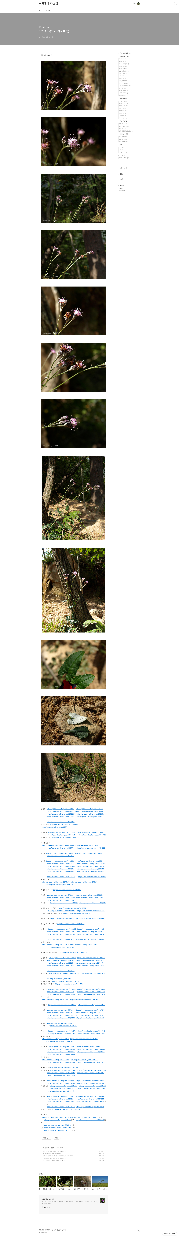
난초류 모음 (123, 93)
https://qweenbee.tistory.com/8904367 (60, 817)
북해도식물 (123, 110)
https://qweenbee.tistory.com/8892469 (90, 932)
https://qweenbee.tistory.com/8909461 (90, 1018)
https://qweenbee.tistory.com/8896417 (89, 963)
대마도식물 (123, 113)
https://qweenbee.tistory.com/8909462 (60, 971)
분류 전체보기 (124, 53)
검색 (134, 3)
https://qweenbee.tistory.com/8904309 (61, 898)
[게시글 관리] (50, 1138)
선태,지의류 (123, 81)
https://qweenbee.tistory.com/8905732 (84, 1000)
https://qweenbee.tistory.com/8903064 (61, 966)
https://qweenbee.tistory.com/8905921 (92, 903)
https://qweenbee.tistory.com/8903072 (89, 1015)
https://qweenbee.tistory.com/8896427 (89, 1013)
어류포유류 (123, 152)
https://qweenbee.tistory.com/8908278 (65, 837)
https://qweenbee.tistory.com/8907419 (63, 1026)
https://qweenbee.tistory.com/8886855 (73, 952)
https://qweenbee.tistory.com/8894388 (91, 864)
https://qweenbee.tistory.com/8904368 (63, 1086)
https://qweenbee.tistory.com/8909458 (61, 877)
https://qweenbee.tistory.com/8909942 (60, 947)
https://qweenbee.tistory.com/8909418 (60, 1091)
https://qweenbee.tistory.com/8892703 (61, 934)
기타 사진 (122, 155)
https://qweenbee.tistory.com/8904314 (62, 973)
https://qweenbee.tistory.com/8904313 (92, 1086)
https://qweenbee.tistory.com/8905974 (60, 900)
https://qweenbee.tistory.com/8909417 (91, 1083)
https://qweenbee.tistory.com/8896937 (84, 1060)
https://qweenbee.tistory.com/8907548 (61, 1107)
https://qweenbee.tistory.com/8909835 (91, 1062)
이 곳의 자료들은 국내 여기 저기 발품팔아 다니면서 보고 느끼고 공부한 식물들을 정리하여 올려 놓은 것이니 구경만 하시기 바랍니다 (70, 1202)
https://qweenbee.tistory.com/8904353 (91, 848)
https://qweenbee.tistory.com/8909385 (90, 939)
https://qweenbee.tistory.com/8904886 (64, 824)
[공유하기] (48, 1138)
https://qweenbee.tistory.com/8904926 (84, 882)
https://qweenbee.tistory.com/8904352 (91, 871)
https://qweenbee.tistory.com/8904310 (89, 895)
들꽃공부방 (122, 121)
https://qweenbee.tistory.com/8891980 (60, 960)
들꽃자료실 (46, 1147)
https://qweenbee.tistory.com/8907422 (55, 1039)
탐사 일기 (123, 136)
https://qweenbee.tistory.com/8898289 (61, 814)
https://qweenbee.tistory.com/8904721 (57, 1120)
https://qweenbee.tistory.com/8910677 (61, 911)
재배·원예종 (123, 95)
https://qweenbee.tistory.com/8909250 (61, 1034)
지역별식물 (123, 98)
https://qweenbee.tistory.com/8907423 (91, 973)
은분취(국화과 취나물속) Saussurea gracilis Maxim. (58, 1156)
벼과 (121, 76)
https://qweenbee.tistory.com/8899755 (90, 869)
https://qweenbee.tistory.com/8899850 (91, 1052)
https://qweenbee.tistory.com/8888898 (62, 929)
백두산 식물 (123, 101)
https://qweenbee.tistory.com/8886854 (91, 929)
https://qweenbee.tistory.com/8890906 (60, 932)
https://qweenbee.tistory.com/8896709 (90, 1010)
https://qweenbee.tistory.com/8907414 (84, 1039)
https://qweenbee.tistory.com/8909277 (90, 817)
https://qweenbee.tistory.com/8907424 (55, 827)
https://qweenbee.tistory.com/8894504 (91, 989)
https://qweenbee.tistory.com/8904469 (66, 1109)
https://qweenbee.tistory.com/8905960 (90, 1120)
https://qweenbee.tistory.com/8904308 (61, 994)
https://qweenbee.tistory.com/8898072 (60, 809)
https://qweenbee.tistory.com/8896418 (60, 992)
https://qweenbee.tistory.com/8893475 (55, 882)
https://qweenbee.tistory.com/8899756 (60, 1081)
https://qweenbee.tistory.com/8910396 (59, 1041)
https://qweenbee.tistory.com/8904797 (89, 898)
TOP (138, 1230)
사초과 (122, 78)
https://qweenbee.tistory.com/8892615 (89, 861)
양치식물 (122, 88)
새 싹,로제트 (124, 64)
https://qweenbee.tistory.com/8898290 (62, 958)
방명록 (48, 10)
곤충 (121, 149)
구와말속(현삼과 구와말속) (51, 1153)
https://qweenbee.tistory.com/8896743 (89, 811)
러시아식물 (123, 118)
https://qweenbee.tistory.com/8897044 (64, 1067)
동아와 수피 (123, 68)
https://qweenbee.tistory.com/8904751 (90, 1073)
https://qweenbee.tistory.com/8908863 (60, 979)
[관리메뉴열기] (175, 3)
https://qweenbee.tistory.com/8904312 (89, 853)
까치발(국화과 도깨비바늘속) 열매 (53, 1160)
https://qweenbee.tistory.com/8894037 (55, 845)
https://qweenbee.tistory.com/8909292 (60, 822)
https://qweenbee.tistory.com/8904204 (64, 918)
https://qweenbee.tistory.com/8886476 (90, 1096)
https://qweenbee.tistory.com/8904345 (91, 966)
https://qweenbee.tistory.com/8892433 (90, 960)
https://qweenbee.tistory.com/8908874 (83, 945)
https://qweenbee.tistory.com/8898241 (60, 869)
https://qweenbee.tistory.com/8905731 (64, 903)
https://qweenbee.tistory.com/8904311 (59, 853)
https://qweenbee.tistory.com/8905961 (61, 835)
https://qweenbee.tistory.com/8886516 (60, 963)
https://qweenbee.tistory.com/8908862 (60, 1088)
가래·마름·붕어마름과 (125, 85)
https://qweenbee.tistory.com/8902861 (64, 1070)
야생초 (52, 1147)
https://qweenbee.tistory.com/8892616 (60, 1099)
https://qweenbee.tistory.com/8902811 (60, 1015)
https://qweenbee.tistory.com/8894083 (91, 1049)
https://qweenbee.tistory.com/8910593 (72, 908)
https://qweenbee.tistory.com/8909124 (92, 835)
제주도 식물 (123, 103)
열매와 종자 (123, 66)
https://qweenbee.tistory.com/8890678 (90, 1047)
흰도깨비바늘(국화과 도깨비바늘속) (53, 1158)
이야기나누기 (123, 134)
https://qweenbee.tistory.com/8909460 (92, 877)
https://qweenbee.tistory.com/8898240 (91, 992)
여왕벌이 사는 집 (48, 3)
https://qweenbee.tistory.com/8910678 (91, 911)
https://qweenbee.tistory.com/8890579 (91, 1005)
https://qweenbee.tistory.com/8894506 (61, 1049)
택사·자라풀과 (123, 83)
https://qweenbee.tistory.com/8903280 (61, 1054)
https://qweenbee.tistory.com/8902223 (92, 1070)
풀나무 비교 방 (124, 126)
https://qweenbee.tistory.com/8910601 (92, 918)
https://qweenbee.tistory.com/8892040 (60, 1010)
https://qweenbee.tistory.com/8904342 (91, 1031)
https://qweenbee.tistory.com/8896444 (67, 890)
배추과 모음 (123, 73)
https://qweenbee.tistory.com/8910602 (70, 924)
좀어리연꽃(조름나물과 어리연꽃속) (53, 1151)
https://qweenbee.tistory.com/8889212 (55, 1060)
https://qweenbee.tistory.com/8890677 (62, 1047)
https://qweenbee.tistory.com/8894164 (90, 934)
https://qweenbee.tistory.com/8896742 (89, 809)
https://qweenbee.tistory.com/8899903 (60, 871)
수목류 (122, 61)
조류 (121, 147)
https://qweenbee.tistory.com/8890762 (60, 861)
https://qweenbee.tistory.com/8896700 (90, 866)
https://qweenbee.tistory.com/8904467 (60, 856)
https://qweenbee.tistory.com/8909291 (91, 1034)
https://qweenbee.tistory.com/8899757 (60, 848)
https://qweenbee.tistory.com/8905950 (90, 1101)
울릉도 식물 (123, 106)
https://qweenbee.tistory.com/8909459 (91, 994)
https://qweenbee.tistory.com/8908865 (59, 885)
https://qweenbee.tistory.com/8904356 (61, 1083)
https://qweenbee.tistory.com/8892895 (62, 832)
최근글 (120, 168)
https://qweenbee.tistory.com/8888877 (60, 1096)
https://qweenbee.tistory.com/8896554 (61, 1052)
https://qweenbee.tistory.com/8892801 (84, 845)
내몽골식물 (123, 115)
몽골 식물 (123, 108)
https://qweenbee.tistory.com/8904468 (61, 1101)
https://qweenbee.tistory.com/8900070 (91, 958)
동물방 (121, 144)
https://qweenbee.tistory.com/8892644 (61, 864)
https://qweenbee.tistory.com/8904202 (60, 895)
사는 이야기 (123, 141)
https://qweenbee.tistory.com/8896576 (62, 1031)
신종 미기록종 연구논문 (126, 131)
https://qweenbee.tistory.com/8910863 (61, 1075)
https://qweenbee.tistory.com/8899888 (90, 1081)
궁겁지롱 (122, 128)
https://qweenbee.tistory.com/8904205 (84, 1117)
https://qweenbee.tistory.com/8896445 (61, 866)
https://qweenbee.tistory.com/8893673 (60, 1013)
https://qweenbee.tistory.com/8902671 (55, 945)
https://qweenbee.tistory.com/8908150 (60, 939)
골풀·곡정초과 (124, 71)
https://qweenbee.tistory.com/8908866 (91, 1088)
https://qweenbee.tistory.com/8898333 (61, 1062)
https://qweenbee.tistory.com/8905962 (57, 1125)
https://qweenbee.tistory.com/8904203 (77, 913)
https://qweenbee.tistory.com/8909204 (90, 1107)
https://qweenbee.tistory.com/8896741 (60, 811)
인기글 (125, 168)
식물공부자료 (123, 123)
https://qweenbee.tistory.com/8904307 (61, 1018)
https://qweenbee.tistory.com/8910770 (57, 1130)
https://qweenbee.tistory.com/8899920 (55, 1117)
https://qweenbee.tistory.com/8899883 (58, 1128)
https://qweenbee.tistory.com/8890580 (62, 1005)
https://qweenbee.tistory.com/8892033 (62, 989)
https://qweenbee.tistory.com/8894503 (90, 1099)
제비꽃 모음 (123, 90)
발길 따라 (123, 139)
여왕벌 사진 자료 (124, 158)
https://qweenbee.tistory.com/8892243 (66, 981)
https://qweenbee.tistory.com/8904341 (90, 814)
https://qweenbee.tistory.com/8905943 (91, 832)
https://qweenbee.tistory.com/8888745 (60, 1023)
